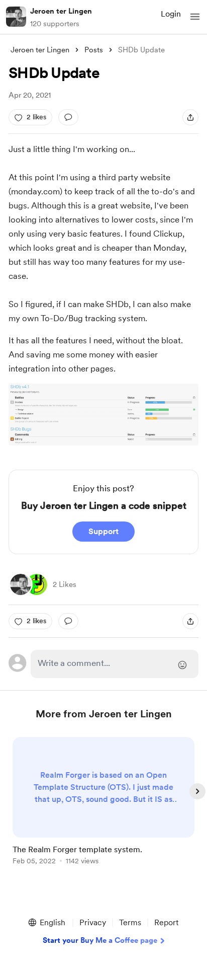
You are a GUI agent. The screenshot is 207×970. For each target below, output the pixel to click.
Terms (130, 922)
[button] (195, 17)
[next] (197, 791)
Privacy (92, 922)
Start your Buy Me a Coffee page (100, 940)
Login (171, 14)
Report (166, 922)
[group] (103, 806)
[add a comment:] (68, 117)
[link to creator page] (20, 584)
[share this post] (190, 117)
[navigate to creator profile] (16, 17)
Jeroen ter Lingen (61, 11)
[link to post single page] (103, 802)
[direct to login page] (114, 664)
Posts (93, 49)
